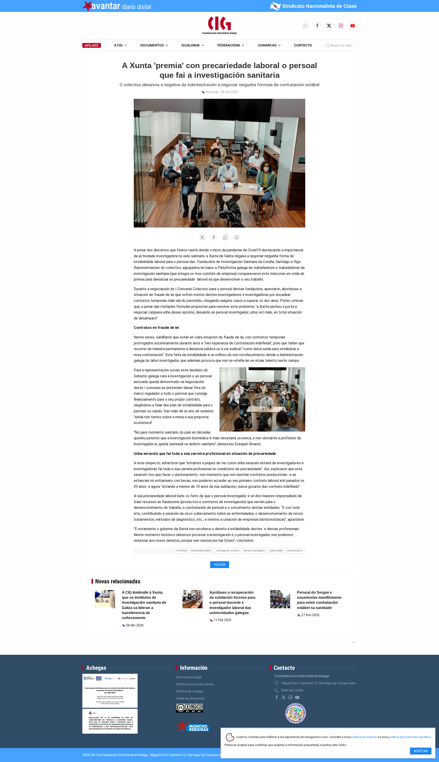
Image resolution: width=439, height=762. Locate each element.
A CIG (118, 45)
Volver (219, 564)
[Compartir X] (202, 237)
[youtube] (297, 697)
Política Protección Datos (195, 684)
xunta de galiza (295, 550)
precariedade (276, 550)
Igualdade (190, 45)
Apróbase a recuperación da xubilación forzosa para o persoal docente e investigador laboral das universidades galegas (232, 602)
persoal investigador (254, 550)
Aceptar (421, 751)
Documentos (152, 45)
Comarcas (267, 45)
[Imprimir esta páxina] (237, 237)
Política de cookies (189, 691)
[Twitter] (283, 697)
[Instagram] (290, 697)
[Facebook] (276, 697)
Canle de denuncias (190, 698)
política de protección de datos (410, 737)
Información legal (188, 677)
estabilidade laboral (201, 550)
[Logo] (219, 25)
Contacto (303, 45)
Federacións (228, 45)
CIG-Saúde (181, 550)
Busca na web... (342, 45)
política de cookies (364, 737)
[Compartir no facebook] (214, 237)
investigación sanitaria (227, 550)
